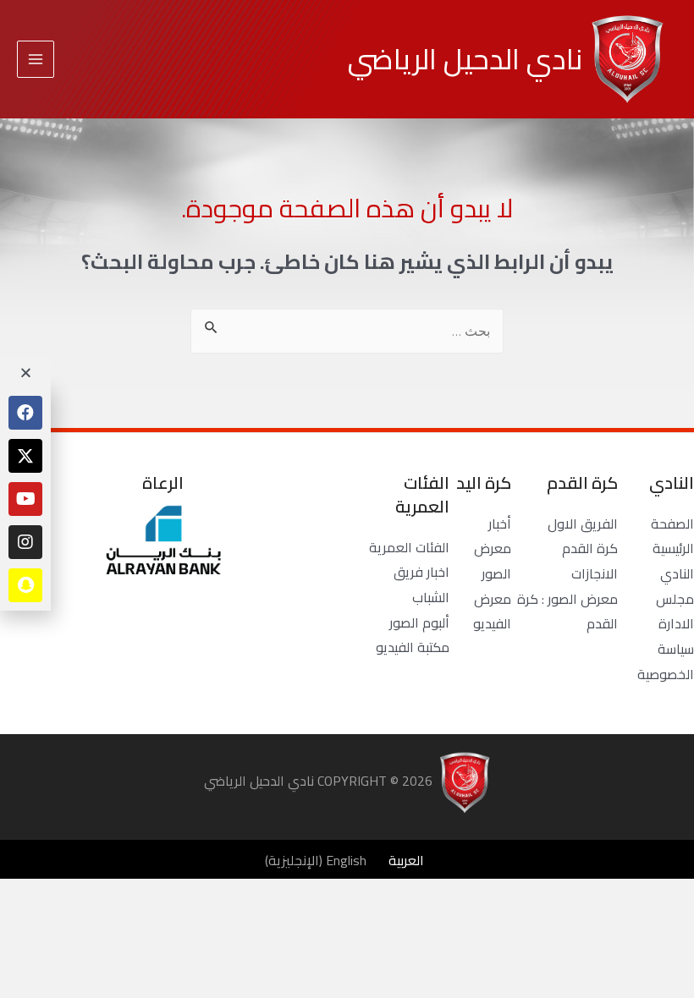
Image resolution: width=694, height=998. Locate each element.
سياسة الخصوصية (665, 661)
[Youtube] (25, 499)
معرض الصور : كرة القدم (567, 611)
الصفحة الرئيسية (672, 536)
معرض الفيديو (492, 611)
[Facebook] (25, 413)
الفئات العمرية (409, 547)
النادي (677, 573)
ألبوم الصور (419, 622)
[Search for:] (347, 330)
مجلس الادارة (675, 611)
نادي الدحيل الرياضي (465, 58)
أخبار (499, 523)
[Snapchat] (25, 585)
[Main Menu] (35, 59)
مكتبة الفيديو (412, 647)
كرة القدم (590, 548)
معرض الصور (492, 560)
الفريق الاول (583, 523)
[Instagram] (25, 542)
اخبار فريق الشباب (421, 584)
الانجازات (594, 573)
